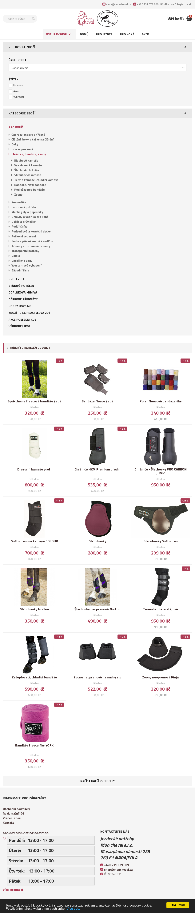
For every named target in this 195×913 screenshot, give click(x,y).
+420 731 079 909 (147, 4)
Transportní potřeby (25, 250)
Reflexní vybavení (23, 236)
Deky (14, 144)
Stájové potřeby (21, 285)
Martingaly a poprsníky (27, 212)
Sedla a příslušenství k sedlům (32, 241)
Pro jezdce (104, 34)
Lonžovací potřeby (24, 207)
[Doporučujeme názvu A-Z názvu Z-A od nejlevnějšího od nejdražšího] (97, 67)
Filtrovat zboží (22, 47)
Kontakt (8, 822)
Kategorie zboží (22, 113)
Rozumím (178, 905)
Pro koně (127, 34)
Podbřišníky (19, 226)
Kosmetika (18, 202)
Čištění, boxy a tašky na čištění (32, 139)
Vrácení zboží (12, 818)
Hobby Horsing (20, 306)
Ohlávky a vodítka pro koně (29, 216)
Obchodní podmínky (16, 809)
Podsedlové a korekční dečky (31, 231)
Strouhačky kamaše (27, 175)
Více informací (13, 889)
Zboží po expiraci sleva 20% (29, 312)
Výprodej (18, 97)
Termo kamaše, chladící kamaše (36, 180)
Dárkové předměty (23, 299)
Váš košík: (177, 19)
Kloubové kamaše (26, 160)
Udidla (15, 255)
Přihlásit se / (175, 4)
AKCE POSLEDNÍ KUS (22, 319)
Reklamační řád (13, 813)
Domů (84, 34)
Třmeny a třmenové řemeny (30, 246)
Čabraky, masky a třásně (28, 134)
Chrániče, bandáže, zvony (28, 154)
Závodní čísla (20, 270)
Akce (145, 34)
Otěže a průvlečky (23, 221)
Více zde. (73, 908)
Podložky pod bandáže (29, 189)
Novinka (18, 85)
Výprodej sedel (20, 326)
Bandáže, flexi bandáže (30, 184)
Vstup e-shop (56, 34)
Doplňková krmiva (23, 292)
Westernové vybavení (26, 265)
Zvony (18, 194)
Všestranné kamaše (28, 165)
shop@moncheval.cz (118, 4)
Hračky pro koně (22, 149)
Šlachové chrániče (26, 170)
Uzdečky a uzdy (21, 260)
